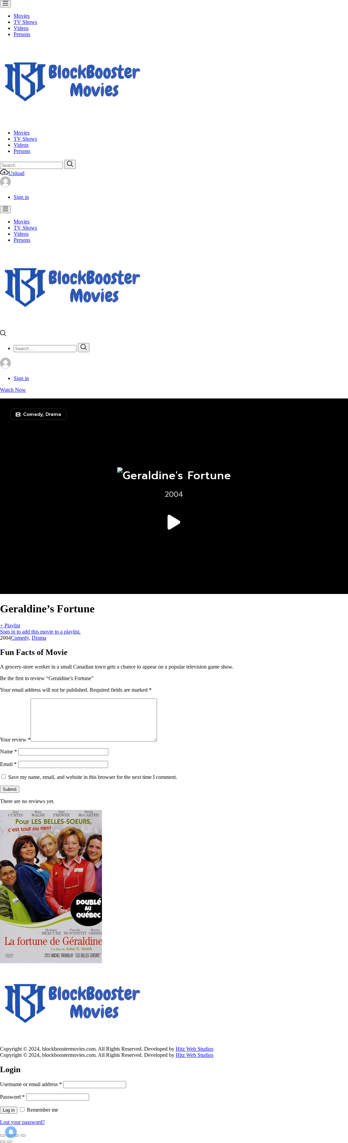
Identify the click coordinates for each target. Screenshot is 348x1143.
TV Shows (25, 22)
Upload (16, 173)
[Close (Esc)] (2, 1135)
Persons (22, 34)
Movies (22, 16)
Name (8, 751)
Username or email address (31, 1084)
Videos (21, 28)
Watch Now (13, 390)
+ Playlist (10, 625)
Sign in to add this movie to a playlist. (40, 632)
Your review (15, 739)
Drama (39, 638)
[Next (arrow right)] (9, 1142)
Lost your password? (22, 1122)
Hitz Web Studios (194, 1049)
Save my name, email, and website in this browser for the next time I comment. (92, 777)
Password (12, 1097)
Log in (9, 1110)
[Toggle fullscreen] (16, 1135)
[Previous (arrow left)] (2, 1142)
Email (8, 764)
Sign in (21, 197)
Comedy (20, 638)
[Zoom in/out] (23, 1135)
